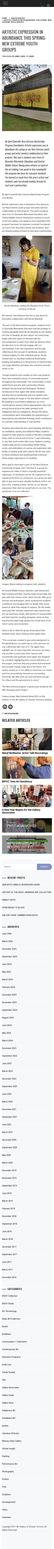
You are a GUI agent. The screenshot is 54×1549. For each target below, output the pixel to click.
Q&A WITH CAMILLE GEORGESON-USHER (21, 884)
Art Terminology (9, 1311)
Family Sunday (8, 1372)
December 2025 (9, 949)
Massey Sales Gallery (11, 1441)
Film (4, 1380)
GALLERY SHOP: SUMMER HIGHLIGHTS (20, 915)
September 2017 (9, 1254)
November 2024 (9, 1002)
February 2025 (8, 987)
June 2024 (6, 1025)
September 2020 (9, 1147)
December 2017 (9, 1247)
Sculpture (6, 1494)
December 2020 (9, 1140)
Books (5, 1326)
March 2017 (7, 1269)
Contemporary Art (10, 1349)
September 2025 (9, 956)
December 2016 (9, 1277)
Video (4, 1509)
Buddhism (6, 1334)
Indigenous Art (8, 1410)
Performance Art (9, 1464)
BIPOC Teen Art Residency (17, 781)
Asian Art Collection (11, 1319)
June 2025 (6, 964)
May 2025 (6, 972)
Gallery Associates (10, 1387)
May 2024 (6, 1033)
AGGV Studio (8, 1303)
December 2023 (9, 1048)
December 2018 (9, 1216)
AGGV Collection (9, 1296)
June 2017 (6, 1262)
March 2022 (7, 1101)
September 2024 (9, 1010)
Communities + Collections (14, 1341)
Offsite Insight (8, 1448)
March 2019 (7, 1201)
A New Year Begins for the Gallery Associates (21, 811)
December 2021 (9, 1109)
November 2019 (9, 1178)
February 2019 (8, 1208)
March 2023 (7, 1071)
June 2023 (6, 1063)
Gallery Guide (8, 1395)
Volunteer (6, 1517)
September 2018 (9, 1224)
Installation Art (8, 1418)
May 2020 (6, 1155)
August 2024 (8, 1017)
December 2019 (9, 1170)
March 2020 (7, 1163)
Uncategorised (11, 714)
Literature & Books (10, 1433)
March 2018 (7, 1239)
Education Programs (11, 1357)
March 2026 (7, 941)
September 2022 (9, 1086)
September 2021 (9, 1117)
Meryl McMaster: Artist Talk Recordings (25, 753)
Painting (5, 1456)
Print (4, 1487)
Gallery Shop (7, 1403)
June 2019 (6, 1193)
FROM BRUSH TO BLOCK (13, 907)
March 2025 (7, 979)
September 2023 (9, 1056)
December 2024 (9, 995)
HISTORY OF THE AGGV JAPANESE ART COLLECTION (26, 892)
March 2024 (7, 1040)
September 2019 (9, 1185)
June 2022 (6, 1094)
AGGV (31, 56)
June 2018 (6, 1231)
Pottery (5, 1479)
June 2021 (6, 1124)
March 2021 (7, 1132)
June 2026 (6, 933)
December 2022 (9, 1079)
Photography (8, 1471)
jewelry (5, 1425)
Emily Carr (6, 1364)
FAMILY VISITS (9, 900)
